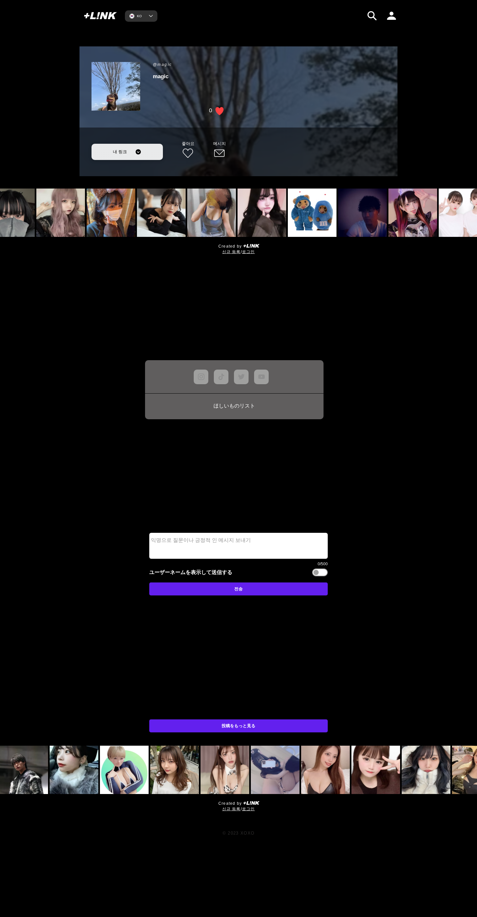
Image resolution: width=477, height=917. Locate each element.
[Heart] (295, 785)
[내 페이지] (391, 15)
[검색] (372, 15)
